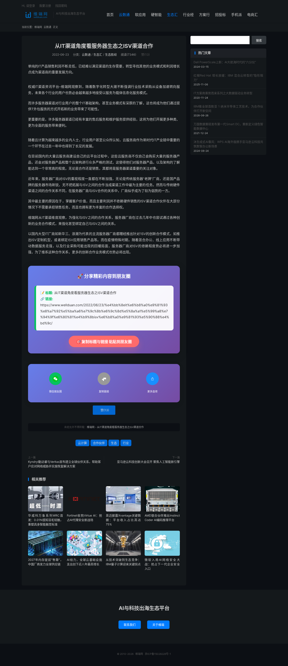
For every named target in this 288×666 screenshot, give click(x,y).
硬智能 (156, 15)
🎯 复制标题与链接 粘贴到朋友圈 (104, 342)
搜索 (259, 40)
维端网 (36, 15)
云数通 (124, 15)
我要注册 (45, 5)
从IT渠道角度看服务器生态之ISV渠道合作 (104, 46)
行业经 (188, 15)
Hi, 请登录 (28, 5)
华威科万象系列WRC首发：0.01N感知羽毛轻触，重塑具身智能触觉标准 (45, 520)
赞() (145, 54)
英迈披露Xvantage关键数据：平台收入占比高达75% (123, 520)
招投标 (220, 15)
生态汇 (172, 15)
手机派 (236, 15)
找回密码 (61, 5)
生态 (114, 443)
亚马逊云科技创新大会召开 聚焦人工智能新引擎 (148, 461)
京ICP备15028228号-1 (158, 653)
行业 (126, 443)
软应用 (140, 15)
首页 (110, 15)
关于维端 (158, 624)
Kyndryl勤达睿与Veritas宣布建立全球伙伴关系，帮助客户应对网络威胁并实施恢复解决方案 (64, 464)
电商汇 (252, 15)
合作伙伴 (99, 443)
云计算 (82, 443)
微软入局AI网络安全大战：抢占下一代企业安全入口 (162, 564)
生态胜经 (111, 54)
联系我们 (130, 624)
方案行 (204, 15)
